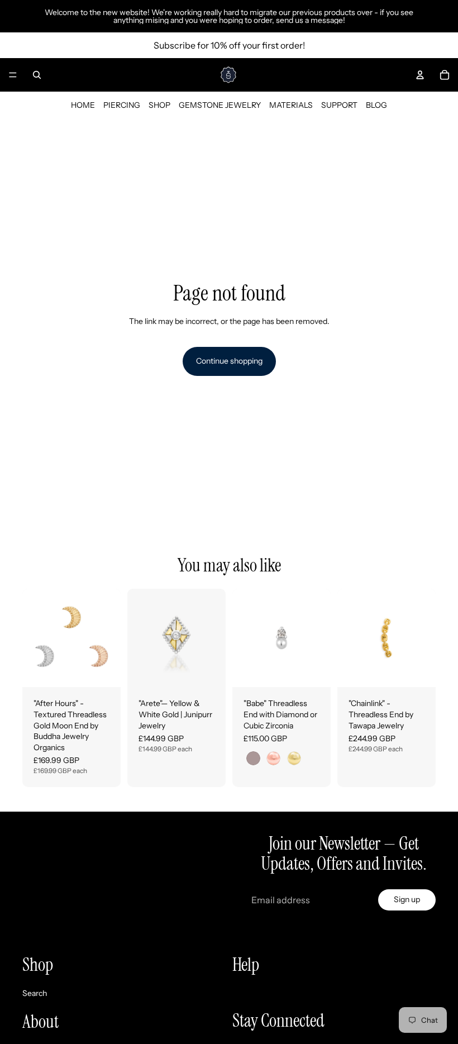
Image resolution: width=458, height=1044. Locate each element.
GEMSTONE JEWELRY (220, 105)
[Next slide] (108, 638)
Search (34, 993)
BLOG (376, 105)
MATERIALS (291, 105)
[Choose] (103, 670)
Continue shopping (229, 361)
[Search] (37, 75)
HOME (83, 105)
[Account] (420, 75)
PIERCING (121, 105)
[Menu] (13, 75)
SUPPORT (339, 105)
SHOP (159, 105)
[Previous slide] (34, 638)
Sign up (407, 899)
